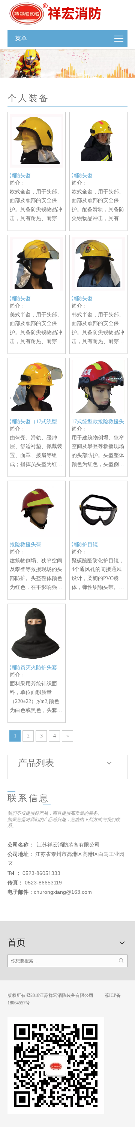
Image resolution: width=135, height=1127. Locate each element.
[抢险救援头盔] (36, 509)
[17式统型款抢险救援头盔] (98, 386)
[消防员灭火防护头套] (36, 632)
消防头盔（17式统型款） (33, 421)
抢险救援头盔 (25, 544)
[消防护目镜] (98, 509)
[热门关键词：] (121, 961)
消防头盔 (20, 175)
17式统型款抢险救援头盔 (98, 421)
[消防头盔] (36, 140)
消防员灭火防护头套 (33, 667)
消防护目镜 (85, 544)
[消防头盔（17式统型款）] (36, 386)
